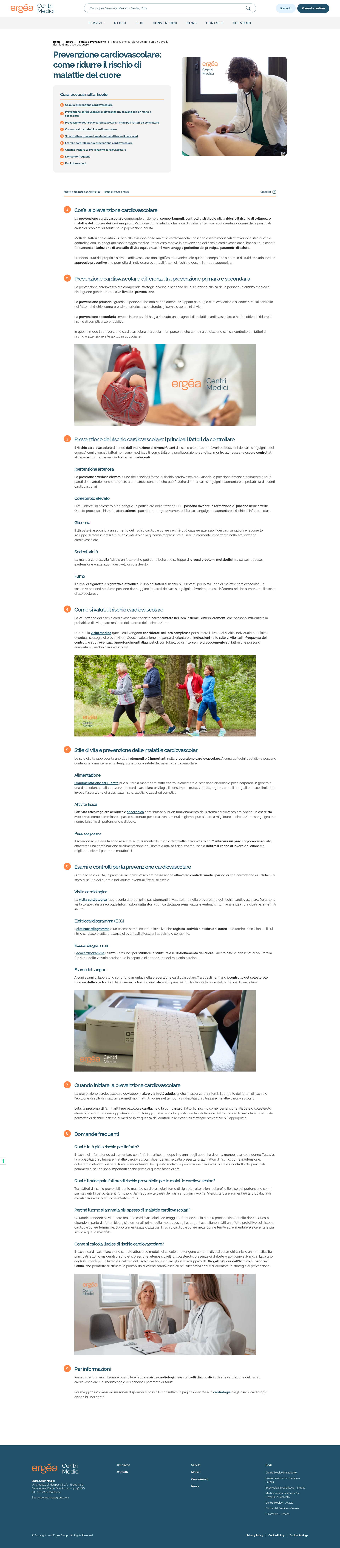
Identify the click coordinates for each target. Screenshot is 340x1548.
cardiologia (222, 1392)
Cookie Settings (299, 1535)
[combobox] (170, 8)
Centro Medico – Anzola (279, 1502)
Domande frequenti (77, 156)
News (191, 23)
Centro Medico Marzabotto (281, 1472)
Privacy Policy (254, 1535)
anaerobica (135, 812)
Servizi (95, 23)
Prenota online (313, 8)
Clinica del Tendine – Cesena (282, 1508)
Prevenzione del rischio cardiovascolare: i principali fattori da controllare (112, 122)
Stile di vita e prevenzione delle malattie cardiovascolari (101, 136)
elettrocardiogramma (92, 929)
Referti (285, 8)
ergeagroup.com (59, 1497)
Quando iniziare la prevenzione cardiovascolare (95, 149)
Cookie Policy (276, 1535)
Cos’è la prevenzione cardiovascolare (89, 105)
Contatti (214, 23)
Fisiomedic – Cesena (278, 1514)
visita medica (101, 633)
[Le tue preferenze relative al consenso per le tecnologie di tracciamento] (3, 1161)
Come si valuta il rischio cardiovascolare (91, 129)
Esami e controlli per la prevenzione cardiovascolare (99, 143)
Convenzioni (165, 23)
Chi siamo (242, 23)
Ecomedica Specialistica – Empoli (285, 1487)
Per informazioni (75, 163)
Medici (120, 23)
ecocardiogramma (90, 953)
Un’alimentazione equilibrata (96, 783)
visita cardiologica (93, 899)
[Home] (32, 8)
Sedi (140, 23)
